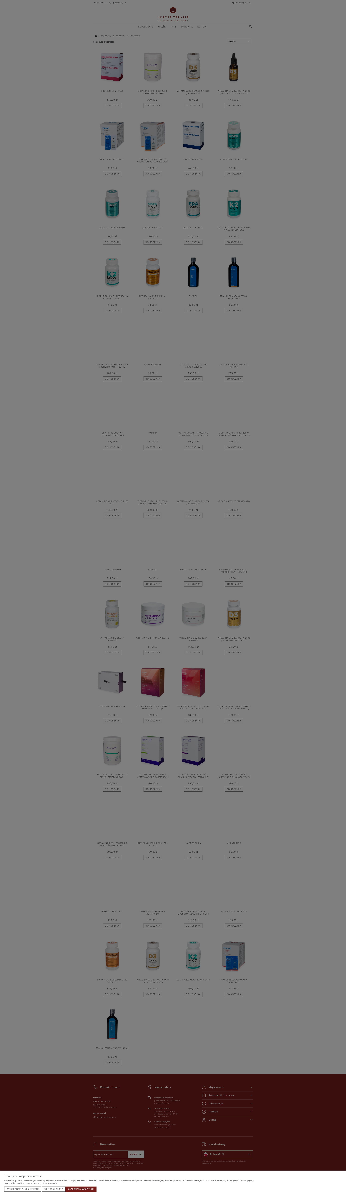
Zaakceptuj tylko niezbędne (22, 1189)
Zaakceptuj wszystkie (81, 1189)
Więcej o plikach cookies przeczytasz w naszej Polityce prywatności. (31, 1183)
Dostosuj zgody (53, 1189)
